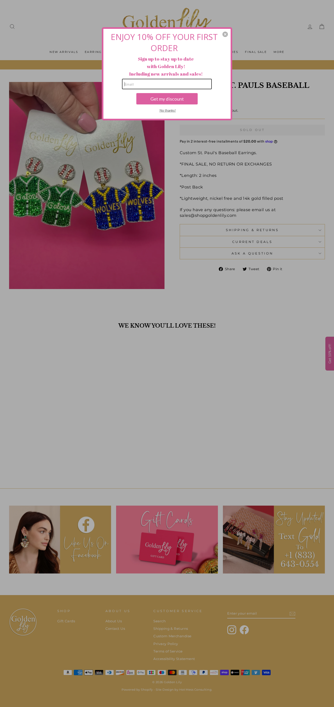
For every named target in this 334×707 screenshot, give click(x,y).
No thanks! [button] (168, 110)
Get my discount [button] (167, 98)
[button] (225, 34)
